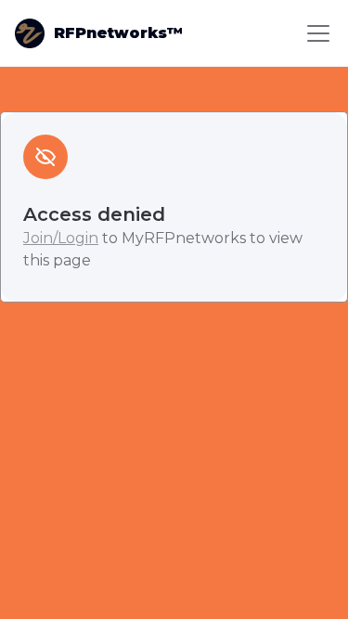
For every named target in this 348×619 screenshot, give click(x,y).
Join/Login (60, 238)
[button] (314, 33)
